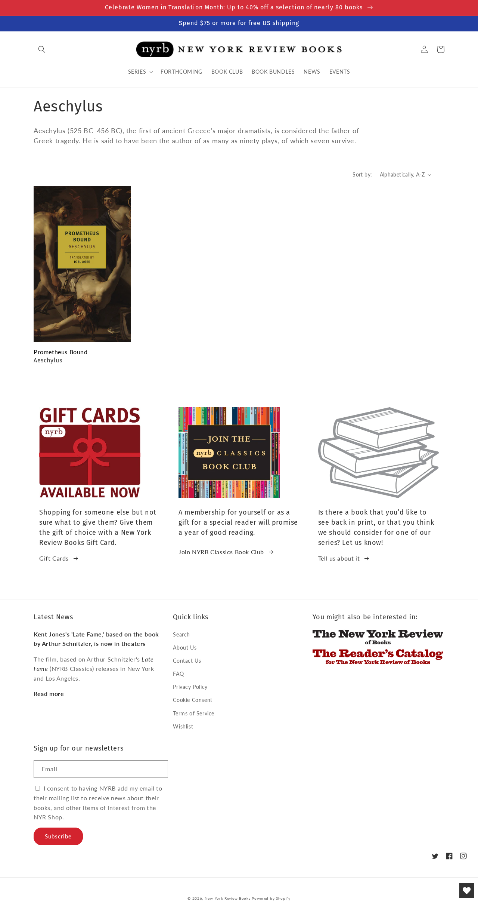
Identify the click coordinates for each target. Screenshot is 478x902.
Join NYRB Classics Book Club (221, 551)
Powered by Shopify (271, 898)
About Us (184, 647)
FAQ (178, 674)
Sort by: (362, 174)
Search (181, 634)
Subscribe (58, 836)
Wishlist (183, 726)
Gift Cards (54, 558)
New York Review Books (228, 898)
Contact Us (187, 660)
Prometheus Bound (61, 351)
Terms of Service (193, 713)
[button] (42, 49)
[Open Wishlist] (466, 890)
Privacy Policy (190, 687)
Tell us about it (339, 558)
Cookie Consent (192, 700)
